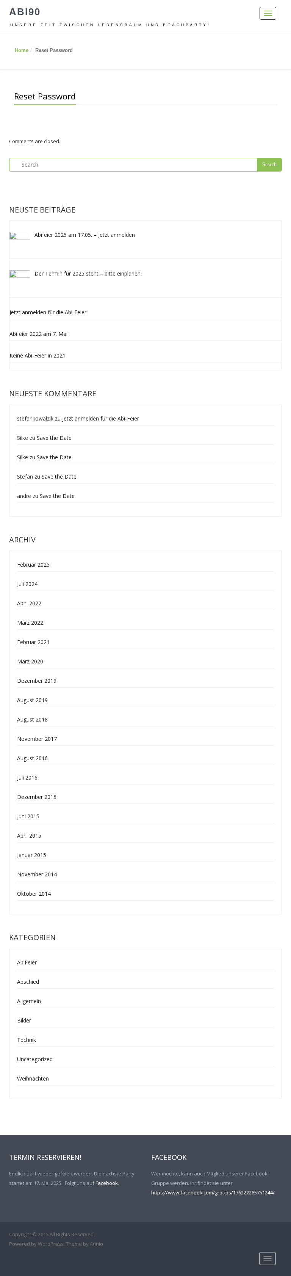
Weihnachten (33, 1078)
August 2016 (32, 758)
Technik (26, 1039)
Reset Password (45, 96)
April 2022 (29, 603)
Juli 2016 (27, 777)
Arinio (96, 1243)
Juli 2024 (27, 584)
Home (21, 50)
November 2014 (37, 874)
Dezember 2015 (36, 796)
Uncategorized (35, 1059)
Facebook (106, 1183)
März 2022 (30, 622)
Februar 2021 (33, 642)
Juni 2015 (28, 816)
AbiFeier (27, 962)
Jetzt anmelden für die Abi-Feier (100, 418)
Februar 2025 (33, 564)
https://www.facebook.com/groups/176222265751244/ (213, 1192)
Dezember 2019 (36, 680)
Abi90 (25, 11)
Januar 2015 (31, 855)
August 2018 (32, 719)
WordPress (51, 1243)
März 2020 (30, 661)
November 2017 (37, 738)
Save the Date (54, 437)
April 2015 (29, 835)
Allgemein (29, 1001)
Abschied (28, 981)
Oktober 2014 (34, 893)
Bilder (24, 1020)
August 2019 (32, 700)
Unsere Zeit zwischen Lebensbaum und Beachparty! (110, 25)
